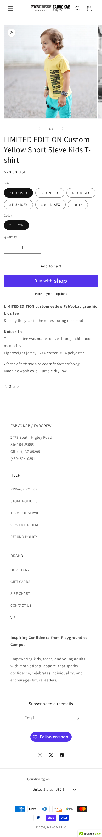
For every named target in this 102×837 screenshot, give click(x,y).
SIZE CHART (20, 593)
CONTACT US (20, 605)
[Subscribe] (77, 718)
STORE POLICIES (23, 501)
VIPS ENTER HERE (24, 525)
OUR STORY (19, 569)
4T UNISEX (81, 192)
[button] (10, 8)
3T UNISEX (50, 192)
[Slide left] (39, 128)
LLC (63, 827)
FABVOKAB (54, 827)
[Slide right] (62, 128)
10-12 (77, 204)
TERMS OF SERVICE (26, 512)
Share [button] (14, 386)
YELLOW (16, 225)
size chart (42, 363)
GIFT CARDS (20, 581)
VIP (13, 617)
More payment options (51, 294)
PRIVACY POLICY (24, 489)
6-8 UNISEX (50, 204)
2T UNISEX (18, 192)
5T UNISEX (18, 204)
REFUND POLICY (23, 536)
